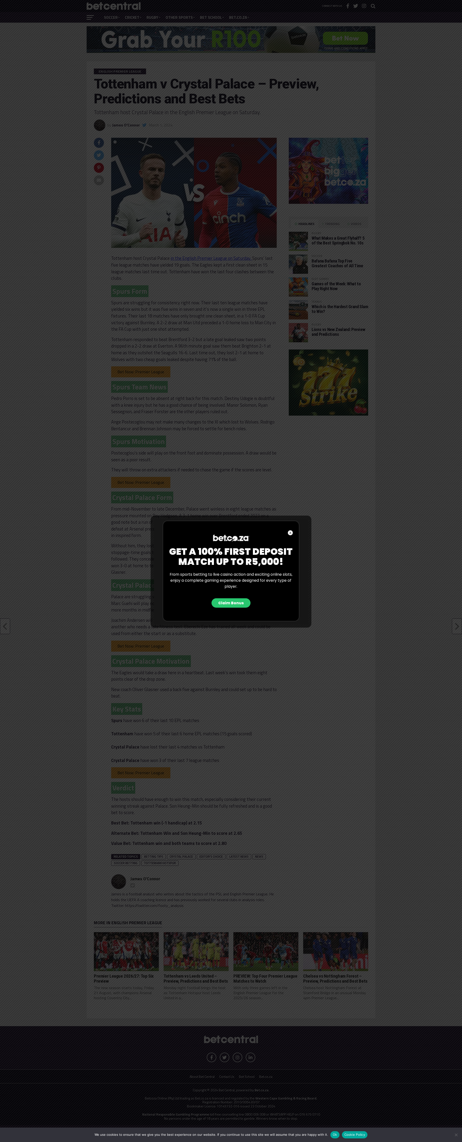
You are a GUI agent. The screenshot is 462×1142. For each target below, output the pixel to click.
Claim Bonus (231, 602)
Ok (335, 1134)
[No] (456, 1134)
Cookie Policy (354, 1134)
